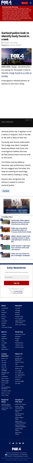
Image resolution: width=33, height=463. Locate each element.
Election (3, 316)
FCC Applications (20, 375)
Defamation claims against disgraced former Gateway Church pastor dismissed (20, 222)
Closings (17, 310)
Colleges (3, 347)
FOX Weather (19, 319)
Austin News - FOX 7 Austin (6, 408)
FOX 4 (11, 43)
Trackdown (4, 376)
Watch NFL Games (20, 404)
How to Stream (19, 366)
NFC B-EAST (5, 383)
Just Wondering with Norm (5, 388)
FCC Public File (19, 373)
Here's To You (5, 393)
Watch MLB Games (18, 411)
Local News (4, 308)
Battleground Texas (5, 373)
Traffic (17, 341)
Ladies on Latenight (4, 369)
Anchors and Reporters (18, 359)
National (3, 312)
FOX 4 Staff (6, 43)
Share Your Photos (20, 324)
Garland (16, 43)
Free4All (3, 365)
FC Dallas (4, 343)
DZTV (3, 385)
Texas (3, 310)
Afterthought (5, 381)
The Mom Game (6, 391)
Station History (19, 362)
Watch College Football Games (19, 407)
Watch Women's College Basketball (20, 425)
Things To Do (19, 345)
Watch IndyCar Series (19, 418)
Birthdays (18, 336)
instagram (16, 443)
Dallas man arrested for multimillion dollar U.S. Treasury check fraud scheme (21, 230)
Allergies (17, 312)
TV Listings (18, 370)
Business (4, 323)
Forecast (17, 308)
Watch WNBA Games (19, 429)
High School (4, 349)
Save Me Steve (19, 347)
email (23, 443)
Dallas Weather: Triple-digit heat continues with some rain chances (20, 247)
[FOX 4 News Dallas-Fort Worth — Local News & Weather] (6, 3)
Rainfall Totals (19, 316)
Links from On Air (20, 334)
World (3, 314)
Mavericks (4, 338)
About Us (18, 354)
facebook (9, 443)
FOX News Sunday (6, 327)
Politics (3, 319)
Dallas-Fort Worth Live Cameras (20, 321)
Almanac (17, 314)
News (3, 306)
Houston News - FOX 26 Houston (6, 405)
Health (3, 325)
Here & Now (5, 395)
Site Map (17, 383)
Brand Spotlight (19, 381)
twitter (13, 443)
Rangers (3, 336)
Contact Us (18, 356)
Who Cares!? (4, 378)
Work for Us (18, 368)
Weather (18, 306)
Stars (2, 341)
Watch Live (24, 3)
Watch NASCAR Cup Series (19, 414)
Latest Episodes (4, 355)
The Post (4, 362)
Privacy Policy (18, 291)
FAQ (16, 364)
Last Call (3, 367)
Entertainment (19, 343)
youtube (19, 443)
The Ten (3, 360)
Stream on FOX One (19, 401)
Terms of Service (17, 293)
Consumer (4, 321)
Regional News (4, 401)
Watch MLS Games (18, 433)
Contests (17, 379)
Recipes (17, 338)
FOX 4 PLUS (18, 377)
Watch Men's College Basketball (20, 422)
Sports (4, 332)
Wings (3, 345)
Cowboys (4, 334)
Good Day (19, 332)
